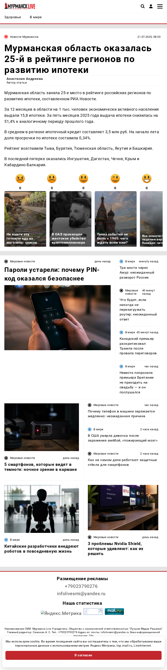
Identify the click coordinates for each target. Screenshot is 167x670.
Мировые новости (22, 261)
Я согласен (83, 655)
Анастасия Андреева (25, 79)
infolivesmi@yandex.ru (81, 593)
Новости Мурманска (24, 36)
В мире (130, 261)
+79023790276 (81, 586)
